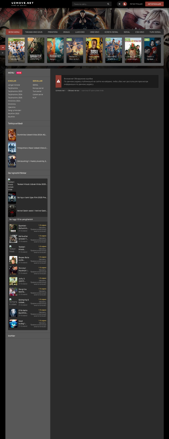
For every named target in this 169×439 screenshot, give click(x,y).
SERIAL (127, 32)
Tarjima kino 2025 (15, 97)
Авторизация (154, 4)
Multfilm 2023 (13, 113)
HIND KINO (94, 32)
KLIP (34, 97)
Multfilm (11, 116)
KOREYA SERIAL (111, 32)
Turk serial (37, 91)
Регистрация (136, 4)
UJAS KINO (80, 32)
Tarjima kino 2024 (15, 94)
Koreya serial (38, 88)
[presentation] (2, 52)
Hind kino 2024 (14, 101)
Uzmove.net (60, 90)
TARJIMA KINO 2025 (34, 32)
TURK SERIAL (155, 32)
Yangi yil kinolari (14, 110)
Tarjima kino (13, 88)
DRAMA (66, 32)
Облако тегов (73, 90)
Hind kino (12, 104)
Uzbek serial (38, 94)
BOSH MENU (14, 32)
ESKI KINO (139, 32)
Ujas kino (12, 107)
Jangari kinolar (14, 85)
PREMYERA (53, 32)
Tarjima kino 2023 (15, 91)
